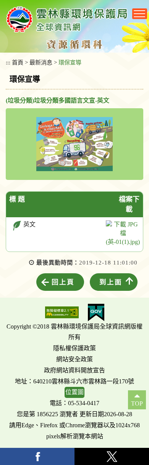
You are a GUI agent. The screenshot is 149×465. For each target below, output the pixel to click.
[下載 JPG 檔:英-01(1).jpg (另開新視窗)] (123, 233)
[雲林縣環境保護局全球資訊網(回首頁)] (67, 19)
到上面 (110, 282)
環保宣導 (69, 62)
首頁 (17, 62)
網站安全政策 (74, 359)
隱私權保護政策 (74, 348)
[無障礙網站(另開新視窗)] (62, 312)
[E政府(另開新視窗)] (96, 312)
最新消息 (40, 62)
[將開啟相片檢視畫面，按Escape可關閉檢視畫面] (74, 144)
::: (8, 62)
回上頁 (63, 282)
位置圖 (74, 392)
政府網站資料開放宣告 (74, 370)
